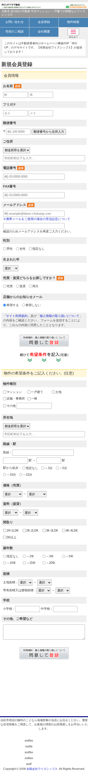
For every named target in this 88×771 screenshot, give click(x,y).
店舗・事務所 (16, 398)
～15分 (27, 474)
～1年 (30, 556)
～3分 (49, 468)
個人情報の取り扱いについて (59, 316)
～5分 (63, 468)
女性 (22, 248)
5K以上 (11, 537)
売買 (10, 286)
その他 (11, 406)
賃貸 (22, 286)
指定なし (38, 248)
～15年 (31, 563)
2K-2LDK (32, 530)
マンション (14, 392)
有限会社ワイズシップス (42, 769)
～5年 (69, 556)
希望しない (33, 305)
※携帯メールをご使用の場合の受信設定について (36, 219)
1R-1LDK (13, 530)
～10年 (11, 563)
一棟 (34, 398)
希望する (13, 305)
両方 (35, 286)
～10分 (11, 474)
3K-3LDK (52, 530)
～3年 (50, 556)
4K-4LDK (72, 530)
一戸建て (37, 392)
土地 (58, 392)
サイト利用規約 (16, 316)
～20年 (50, 563)
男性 (10, 248)
